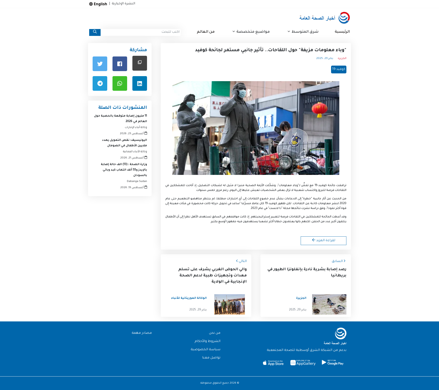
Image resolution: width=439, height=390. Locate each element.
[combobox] (141, 32)
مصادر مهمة (142, 333)
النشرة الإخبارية (122, 4)
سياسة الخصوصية (205, 350)
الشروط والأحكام (207, 341)
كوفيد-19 (338, 69)
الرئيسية (342, 32)
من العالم (206, 32)
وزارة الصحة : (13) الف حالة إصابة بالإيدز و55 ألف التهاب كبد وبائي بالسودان (124, 170)
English (100, 3)
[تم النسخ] (139, 63)
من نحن (214, 333)
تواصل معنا (211, 358)
